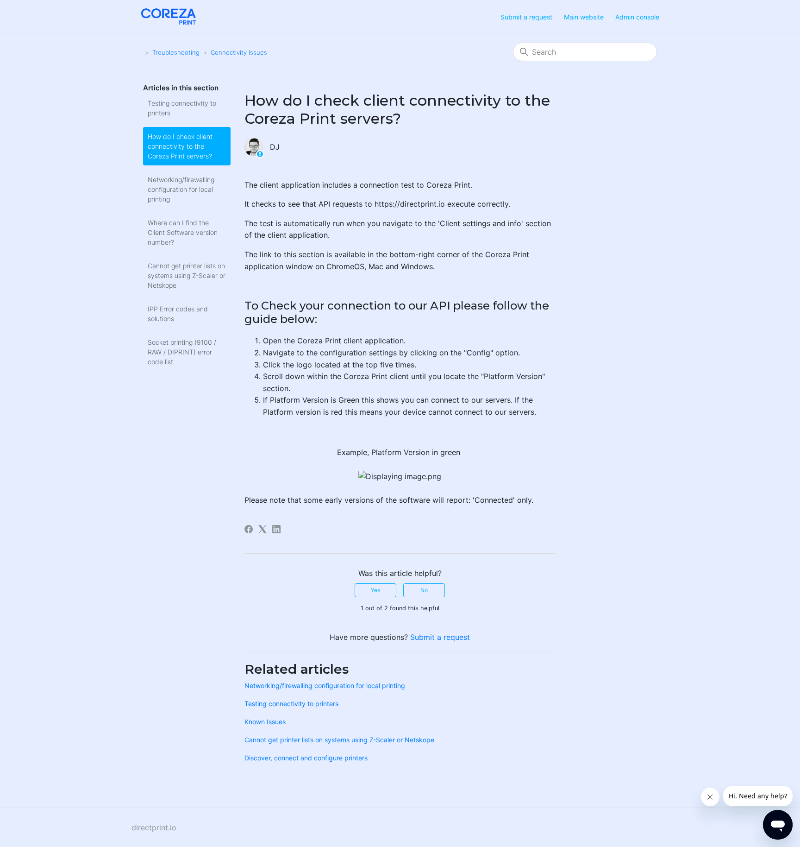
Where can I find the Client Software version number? (183, 232)
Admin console (637, 17)
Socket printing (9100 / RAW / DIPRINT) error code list (182, 352)
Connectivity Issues (239, 52)
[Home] (168, 15)
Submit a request (526, 17)
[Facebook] (248, 529)
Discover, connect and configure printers (306, 758)
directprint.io (153, 827)
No (424, 590)
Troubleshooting (176, 52)
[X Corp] (262, 529)
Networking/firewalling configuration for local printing (181, 189)
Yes (375, 590)
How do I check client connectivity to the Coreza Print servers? (180, 146)
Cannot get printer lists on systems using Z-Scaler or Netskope (186, 275)
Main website (584, 17)
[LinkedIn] (276, 529)
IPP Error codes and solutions (178, 313)
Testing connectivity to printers (182, 108)
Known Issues (265, 722)
